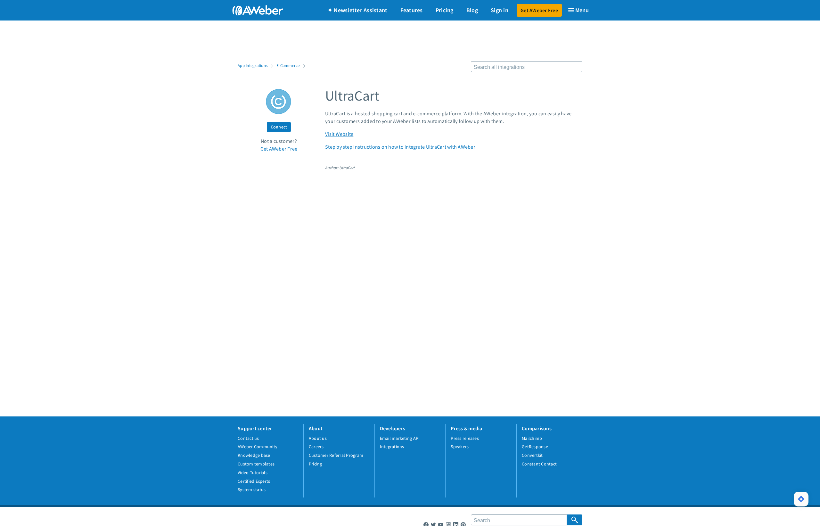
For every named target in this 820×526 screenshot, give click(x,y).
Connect (279, 127)
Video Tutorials (252, 472)
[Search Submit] (574, 519)
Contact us (248, 438)
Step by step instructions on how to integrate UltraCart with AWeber (400, 147)
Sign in (499, 10)
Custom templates (256, 464)
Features (411, 10)
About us (318, 438)
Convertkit (532, 455)
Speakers (460, 446)
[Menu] (578, 10)
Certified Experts (254, 481)
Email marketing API (400, 438)
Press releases (465, 438)
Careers (316, 446)
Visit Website (339, 134)
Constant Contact (539, 464)
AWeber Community (257, 446)
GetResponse (535, 446)
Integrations (392, 446)
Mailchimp (532, 438)
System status (252, 489)
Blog (472, 10)
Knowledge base (254, 455)
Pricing (445, 10)
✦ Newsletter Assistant (358, 10)
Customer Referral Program (336, 455)
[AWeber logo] (253, 10)
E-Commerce (288, 65)
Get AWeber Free (539, 10)
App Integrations (252, 65)
